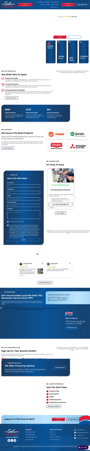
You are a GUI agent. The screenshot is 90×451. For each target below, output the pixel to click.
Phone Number (12, 202)
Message (10, 208)
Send (23, 240)
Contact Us (54, 4)
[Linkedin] (14, 440)
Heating (47, 2)
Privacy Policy (28, 237)
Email (9, 195)
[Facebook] (9, 440)
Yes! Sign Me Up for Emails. (16, 221)
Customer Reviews (55, 437)
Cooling (40, 2)
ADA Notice (70, 446)
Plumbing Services (31, 437)
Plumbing (54, 2)
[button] (72, 270)
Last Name (10, 189)
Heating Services (30, 432)
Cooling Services (30, 434)
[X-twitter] (11, 440)
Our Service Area (54, 439)
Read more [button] (22, 275)
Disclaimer (51, 207)
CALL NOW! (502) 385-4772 (61, 204)
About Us (53, 7)
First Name (10, 182)
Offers (48, 4)
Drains (42, 4)
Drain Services (29, 439)
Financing (52, 434)
